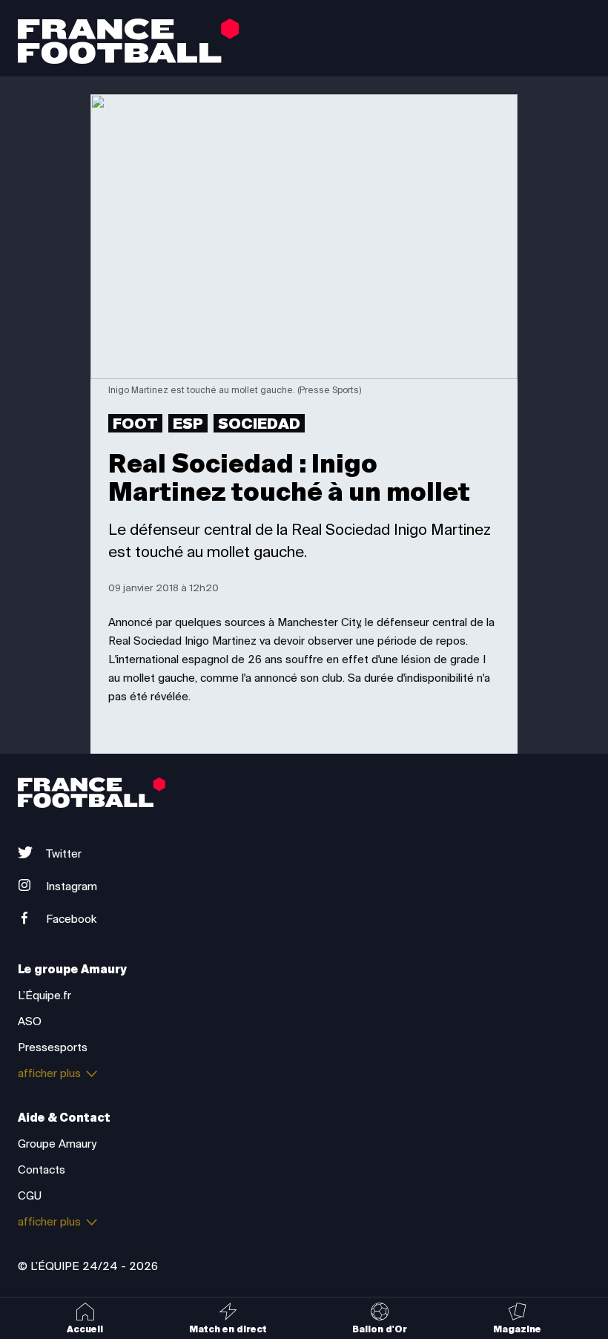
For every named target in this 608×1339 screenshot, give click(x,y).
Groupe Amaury (57, 1143)
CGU (30, 1195)
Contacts (41, 1169)
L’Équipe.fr (44, 995)
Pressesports (52, 1047)
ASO (30, 1021)
